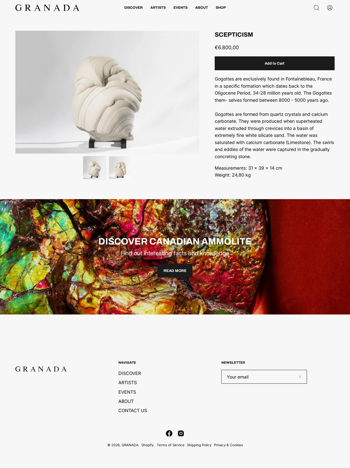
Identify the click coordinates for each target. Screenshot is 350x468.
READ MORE (175, 271)
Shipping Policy (199, 445)
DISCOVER (129, 373)
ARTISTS (127, 382)
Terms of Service (170, 445)
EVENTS (127, 392)
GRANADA (130, 445)
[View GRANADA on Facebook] (169, 433)
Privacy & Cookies (228, 445)
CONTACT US (132, 410)
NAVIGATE (127, 362)
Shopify (147, 445)
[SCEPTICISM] (94, 167)
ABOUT (126, 401)
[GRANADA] (47, 7)
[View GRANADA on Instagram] (181, 433)
